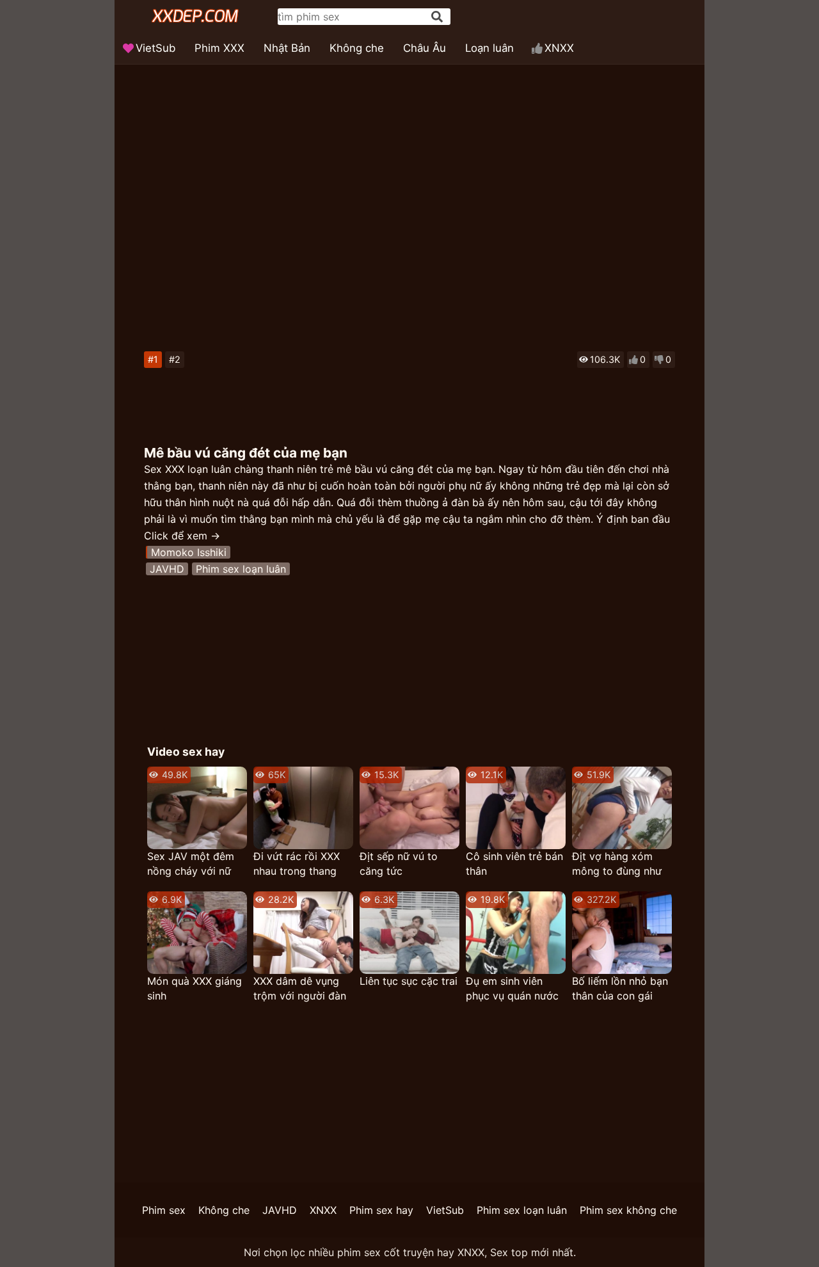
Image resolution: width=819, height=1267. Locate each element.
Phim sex (164, 1210)
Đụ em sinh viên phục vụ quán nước (512, 988)
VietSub (155, 48)
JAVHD (167, 568)
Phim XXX (219, 48)
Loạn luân (489, 48)
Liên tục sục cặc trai (408, 981)
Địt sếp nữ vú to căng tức (399, 863)
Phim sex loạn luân (241, 568)
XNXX (559, 48)
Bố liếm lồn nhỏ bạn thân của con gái (620, 988)
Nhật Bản (287, 48)
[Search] (437, 16)
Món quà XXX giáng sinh (194, 988)
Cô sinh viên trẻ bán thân (514, 863)
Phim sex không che (628, 1210)
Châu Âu (424, 48)
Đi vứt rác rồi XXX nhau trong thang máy (296, 864)
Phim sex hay (381, 1210)
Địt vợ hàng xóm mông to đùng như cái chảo (617, 864)
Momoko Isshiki (189, 552)
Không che (357, 48)
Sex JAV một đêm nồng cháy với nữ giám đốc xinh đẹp (192, 864)
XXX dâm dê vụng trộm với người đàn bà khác (299, 989)
